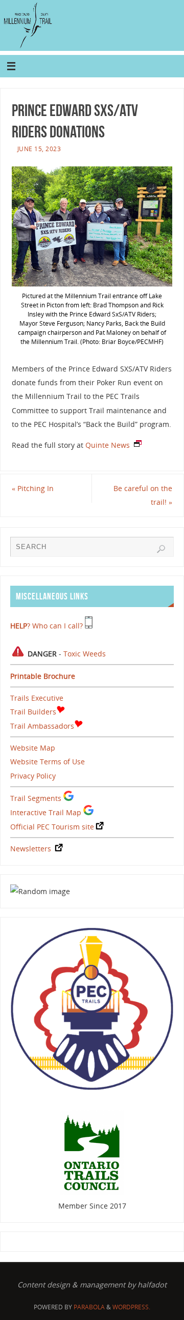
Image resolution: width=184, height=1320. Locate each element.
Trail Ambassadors (42, 726)
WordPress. (131, 1307)
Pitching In (33, 488)
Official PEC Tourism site (52, 826)
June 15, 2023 (39, 149)
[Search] (161, 549)
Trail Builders (33, 711)
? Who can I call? (46, 625)
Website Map (32, 748)
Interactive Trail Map (45, 812)
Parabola (89, 1307)
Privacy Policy (33, 776)
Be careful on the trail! (142, 495)
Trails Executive (36, 698)
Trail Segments (35, 798)
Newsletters (30, 848)
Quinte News (107, 445)
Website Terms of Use (47, 761)
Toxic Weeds (84, 653)
